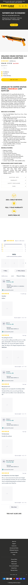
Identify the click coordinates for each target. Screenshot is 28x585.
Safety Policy (14, 561)
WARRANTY (14, 180)
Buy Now (14, 24)
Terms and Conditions (14, 566)
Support (14, 543)
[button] (5, 263)
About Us (14, 541)
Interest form (14, 568)
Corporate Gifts (14, 552)
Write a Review (22, 271)
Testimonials (14, 563)
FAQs (14, 186)
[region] (14, 263)
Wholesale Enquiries (14, 550)
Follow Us (13, 574)
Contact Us (14, 546)
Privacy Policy (14, 559)
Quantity (4, 65)
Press (14, 554)
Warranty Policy (14, 570)
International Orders (14, 548)
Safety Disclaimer (14, 183)
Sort (13, 276)
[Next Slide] (25, 263)
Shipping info (14, 177)
